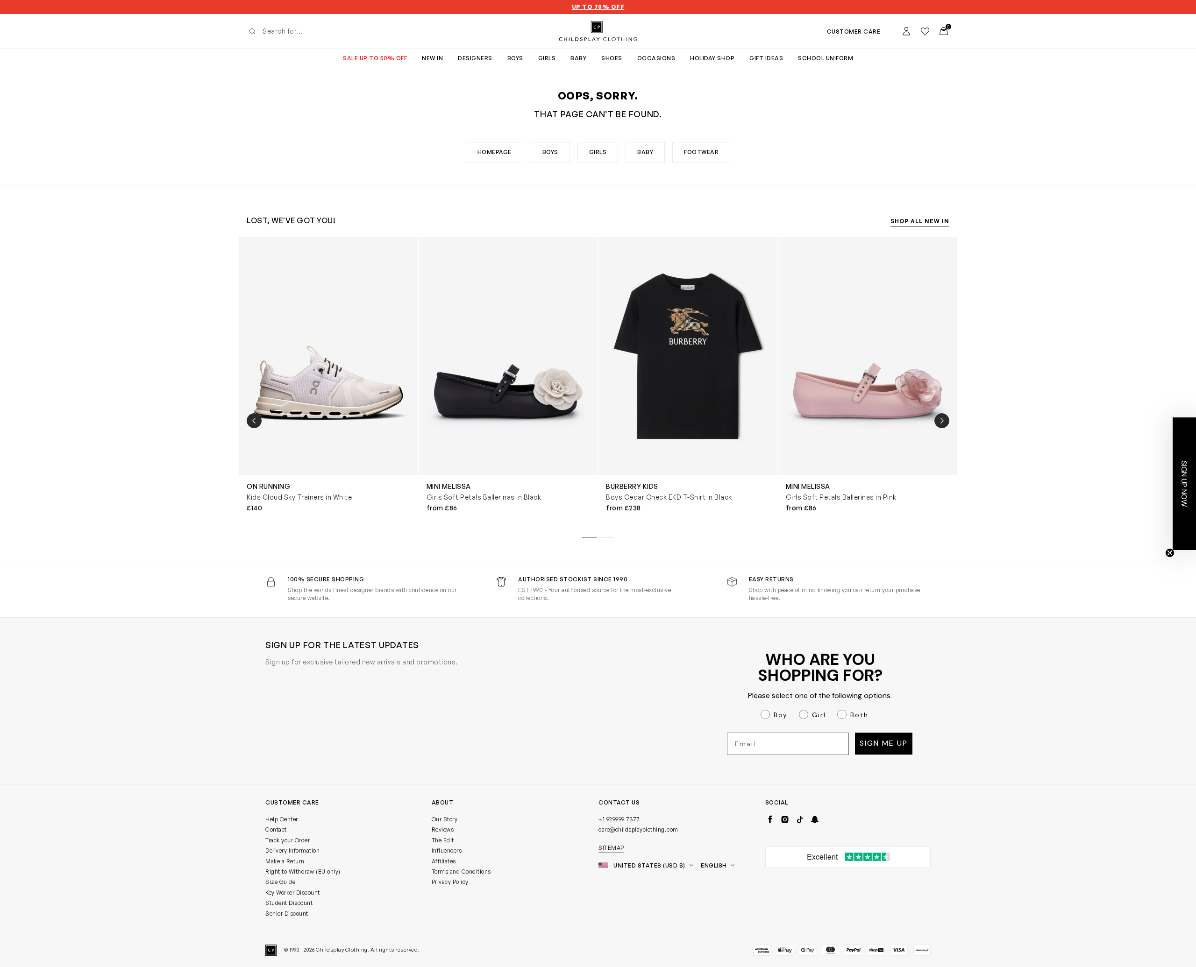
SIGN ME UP (507, 571)
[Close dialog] (769, 374)
